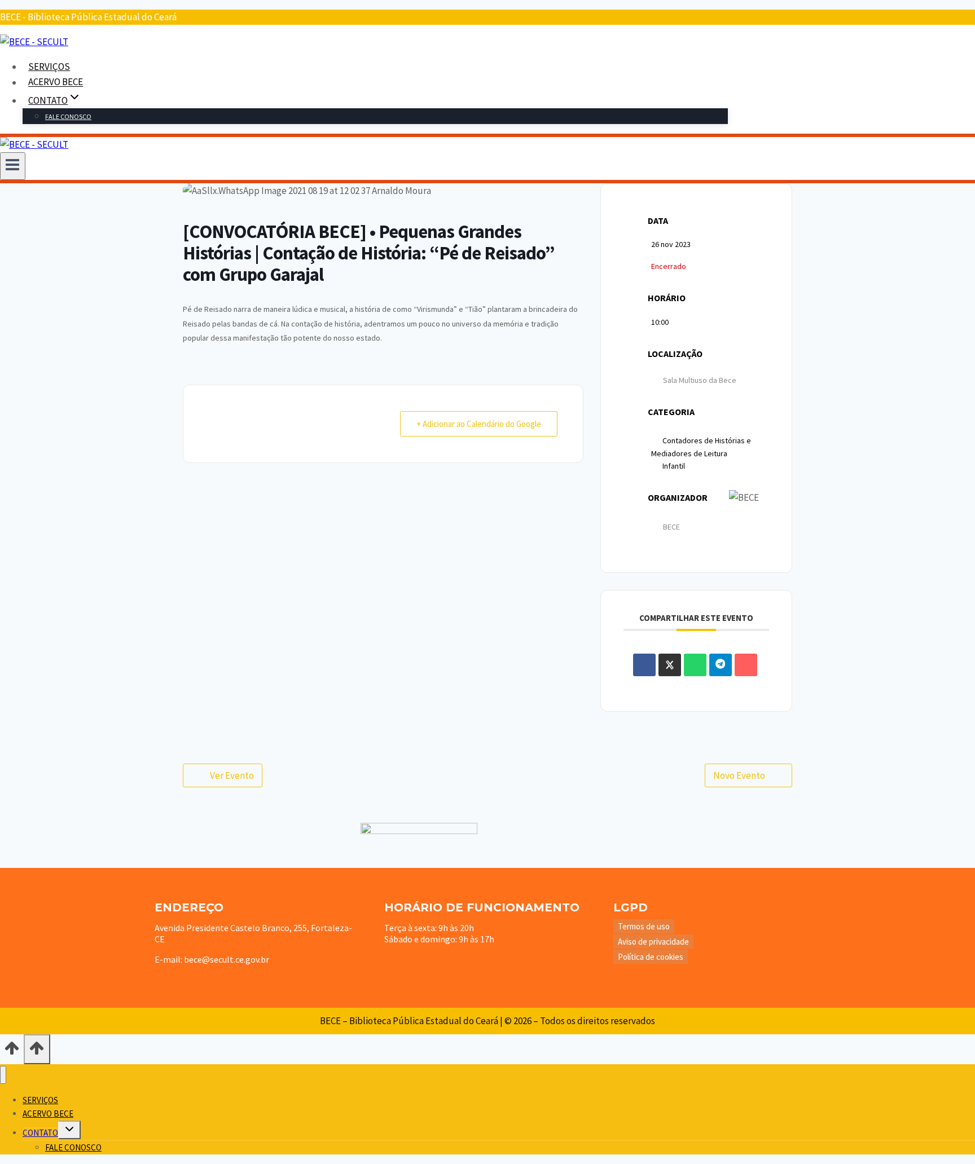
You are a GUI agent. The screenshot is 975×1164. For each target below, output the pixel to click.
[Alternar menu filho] (69, 1130)
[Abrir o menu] (12, 165)
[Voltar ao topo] (12, 1052)
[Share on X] (669, 665)
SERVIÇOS (49, 66)
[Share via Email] (746, 665)
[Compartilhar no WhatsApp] (695, 665)
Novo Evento (739, 775)
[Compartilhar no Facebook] (644, 665)
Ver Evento (232, 775)
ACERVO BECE (55, 82)
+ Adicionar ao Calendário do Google (478, 423)
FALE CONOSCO (68, 116)
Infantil (673, 466)
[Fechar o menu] (3, 1075)
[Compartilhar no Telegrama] (720, 665)
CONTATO (40, 1132)
